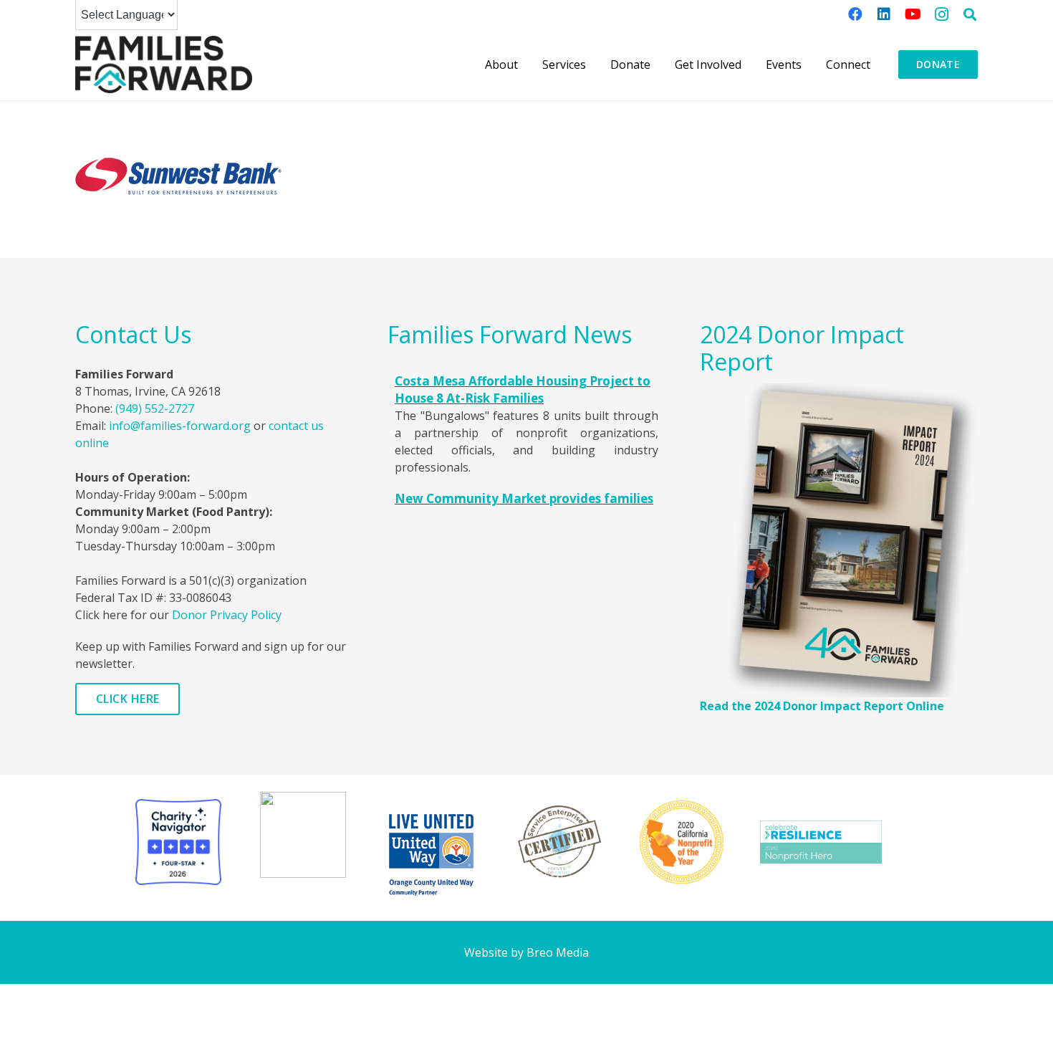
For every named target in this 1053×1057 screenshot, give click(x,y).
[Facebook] (855, 14)
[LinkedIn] (884, 14)
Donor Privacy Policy (227, 615)
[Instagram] (941, 14)
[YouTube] (912, 14)
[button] (970, 14)
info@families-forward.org (180, 426)
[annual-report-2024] (839, 540)
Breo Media (557, 952)
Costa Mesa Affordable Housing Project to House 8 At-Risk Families (522, 389)
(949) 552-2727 (154, 408)
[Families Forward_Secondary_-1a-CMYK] (163, 64)
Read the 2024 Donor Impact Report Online (822, 706)
